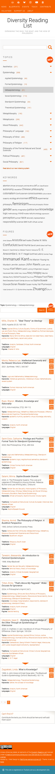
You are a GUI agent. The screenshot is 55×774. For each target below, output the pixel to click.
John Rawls (33, 264)
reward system (7, 381)
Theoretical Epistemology (29, 414)
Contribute (45, 7)
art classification (43, 186)
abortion (6, 185)
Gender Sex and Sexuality (16, 489)
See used (51, 561)
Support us (19, 11)
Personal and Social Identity (37, 596)
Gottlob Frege (48, 254)
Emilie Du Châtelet (19, 250)
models (26, 214)
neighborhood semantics (30, 459)
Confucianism (22, 193)
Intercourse (46, 642)
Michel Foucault (20, 277)
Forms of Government (38, 329)
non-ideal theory (13, 338)
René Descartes (8, 281)
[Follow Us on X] (30, 2)
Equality (27, 329)
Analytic (12, 344)
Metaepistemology (24, 331)
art (35, 185)
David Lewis (35, 245)
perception (9, 217)
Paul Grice (30, 277)
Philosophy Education (9, 493)
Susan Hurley (31, 284)
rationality (47, 417)
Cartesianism (14, 642)
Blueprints (14, 7)
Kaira (2, 762)
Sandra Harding (13, 611)
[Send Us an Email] (12, 2)
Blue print (51, 372)
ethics (33, 198)
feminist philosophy (36, 205)
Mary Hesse (23, 273)
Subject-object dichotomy (20, 645)
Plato (50, 276)
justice (4, 338)
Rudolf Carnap (19, 281)
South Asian (21, 542)
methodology (13, 214)
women (40, 222)
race (23, 217)
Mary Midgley (34, 272)
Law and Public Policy (9, 331)
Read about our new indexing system (16, 168)
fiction (46, 205)
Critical (26, 344)
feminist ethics (20, 336)
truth (30, 222)
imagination (22, 210)
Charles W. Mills (13, 349)
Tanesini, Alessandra (11, 555)
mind (20, 213)
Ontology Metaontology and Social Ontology (31, 491)
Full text (51, 321)
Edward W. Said (8, 250)
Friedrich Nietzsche (31, 250)
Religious (13, 542)
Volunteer (6, 11)
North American (35, 344)
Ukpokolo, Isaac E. (10, 620)
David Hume (23, 245)
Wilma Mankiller (27, 289)
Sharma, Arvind (9, 520)
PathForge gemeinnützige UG (30, 759)
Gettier (12, 683)
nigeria (43, 496)
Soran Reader (18, 284)
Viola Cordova (7, 289)
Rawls (12, 336)
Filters (50, 310)
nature (32, 213)
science (20, 222)
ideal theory (49, 336)
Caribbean (19, 344)
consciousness (35, 193)
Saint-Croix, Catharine (12, 438)
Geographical (34, 572)
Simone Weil (29, 281)
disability (6, 199)
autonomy (8, 189)
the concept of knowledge (24, 683)
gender (7, 209)
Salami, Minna (8, 476)
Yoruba (38, 496)
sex (25, 221)
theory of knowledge (28, 569)
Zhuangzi (40, 289)
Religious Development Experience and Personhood (20, 533)
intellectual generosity (17, 379)
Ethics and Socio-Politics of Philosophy (32, 594)
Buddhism (13, 536)
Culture (20, 329)
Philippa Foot (40, 276)
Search (50, 47)
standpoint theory (18, 603)
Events (25, 7)
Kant (37, 209)
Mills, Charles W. (9, 321)
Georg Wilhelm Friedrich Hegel (30, 642)
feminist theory (15, 569)
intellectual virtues (32, 379)
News (3, 7)
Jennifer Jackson (18, 265)
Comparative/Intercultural (19, 502)
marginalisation (23, 601)
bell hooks (27, 240)
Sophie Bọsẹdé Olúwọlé (16, 509)
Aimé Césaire (7, 240)
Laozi (24, 269)
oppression (45, 214)
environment (23, 198)
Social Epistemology (29, 493)
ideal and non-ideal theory (35, 336)
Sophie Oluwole (29, 496)
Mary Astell (14, 273)
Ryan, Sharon (8, 401)
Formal (12, 387)
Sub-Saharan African (16, 653)
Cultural (31, 502)
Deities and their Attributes (16, 531)
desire (49, 194)
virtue (34, 222)
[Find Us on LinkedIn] (43, 2)
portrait (17, 218)
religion (20, 536)
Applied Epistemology (15, 635)
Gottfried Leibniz (36, 254)
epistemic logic (15, 459)
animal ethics (29, 186)
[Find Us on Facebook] (18, 2)
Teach (34, 7)
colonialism (9, 193)
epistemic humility (16, 417)
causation (18, 189)
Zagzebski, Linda (10, 669)
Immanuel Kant (16, 259)
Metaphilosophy (21, 596)
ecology (13, 198)
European (38, 502)
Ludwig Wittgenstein (35, 269)
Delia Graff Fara (46, 245)
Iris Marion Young (38, 259)
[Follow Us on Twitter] (24, 2)
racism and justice (25, 338)
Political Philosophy (9, 333)
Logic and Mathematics (15, 376)
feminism (20, 204)
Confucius (10, 245)
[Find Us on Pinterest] (36, 2)
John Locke (6, 645)
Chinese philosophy (33, 189)
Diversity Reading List (27, 23)
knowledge (39, 417)
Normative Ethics (22, 638)
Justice (49, 329)
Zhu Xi (49, 289)
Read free (51, 366)
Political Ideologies (46, 331)
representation (35, 645)
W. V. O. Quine (17, 289)
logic (5, 213)
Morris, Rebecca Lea (11, 360)
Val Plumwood (44, 284)
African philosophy (16, 496)
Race (18, 333)
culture (44, 194)
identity (14, 210)
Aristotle (17, 240)
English (13, 347)
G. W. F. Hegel (12, 658)
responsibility (34, 601)
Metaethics (35, 331)
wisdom (4, 419)
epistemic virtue (29, 417)
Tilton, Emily (7, 583)
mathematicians (45, 379)
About (30, 11)
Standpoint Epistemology (21, 599)
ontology (38, 214)
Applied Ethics (12, 329)
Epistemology (12, 594)
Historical (18, 387)
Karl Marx (16, 268)
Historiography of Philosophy (36, 489)
